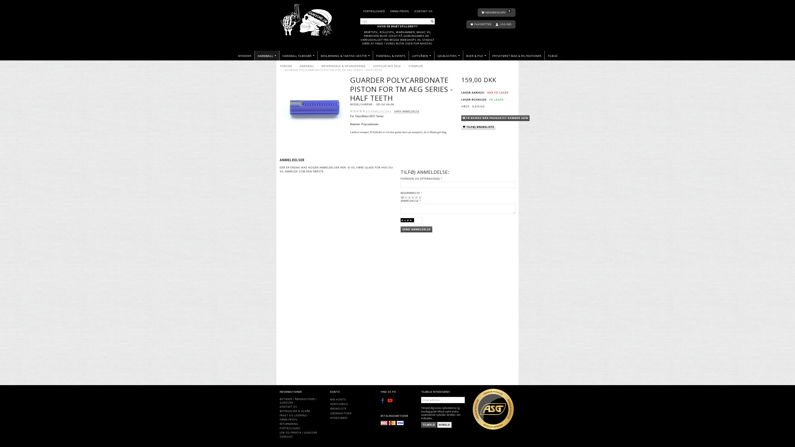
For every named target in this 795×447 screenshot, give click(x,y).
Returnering (289, 423)
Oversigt (286, 436)
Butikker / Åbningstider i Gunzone (298, 400)
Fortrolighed (374, 11)
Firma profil (399, 11)
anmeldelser (378, 111)
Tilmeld (429, 425)
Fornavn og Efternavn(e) (420, 178)
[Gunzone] (306, 19)
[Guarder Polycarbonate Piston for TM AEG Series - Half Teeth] (311, 108)
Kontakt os (423, 11)
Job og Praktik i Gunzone (298, 432)
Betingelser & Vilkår (295, 411)
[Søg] (432, 21)
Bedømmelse (410, 193)
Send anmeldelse (416, 229)
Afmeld (444, 425)
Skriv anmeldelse (406, 111)
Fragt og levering (293, 415)
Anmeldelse (410, 201)
